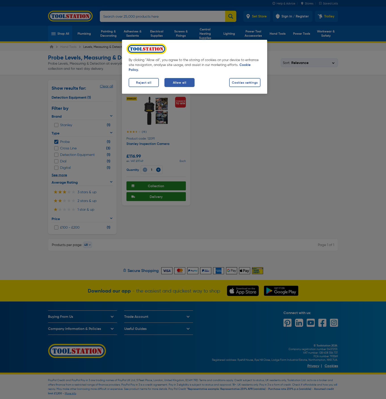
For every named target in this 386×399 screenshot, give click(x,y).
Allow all (179, 83)
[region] (194, 67)
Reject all (143, 83)
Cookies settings (245, 83)
